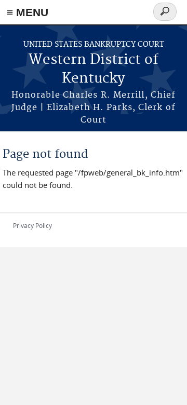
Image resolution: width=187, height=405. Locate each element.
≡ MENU (27, 12)
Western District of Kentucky (93, 69)
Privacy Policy (32, 225)
